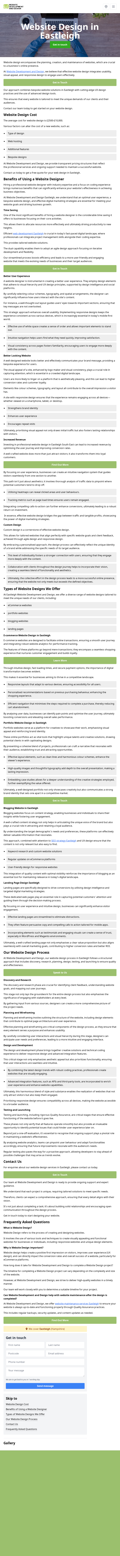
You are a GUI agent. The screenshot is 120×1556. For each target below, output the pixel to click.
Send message (45, 1386)
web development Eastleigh (28, 233)
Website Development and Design (25, 71)
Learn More (60, 660)
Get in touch (60, 44)
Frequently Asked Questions (21, 1429)
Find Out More (60, 464)
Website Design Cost (17, 1404)
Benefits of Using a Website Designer (26, 1409)
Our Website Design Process (21, 1419)
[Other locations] (106, 7)
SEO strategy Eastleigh (63, 840)
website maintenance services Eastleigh (77, 1303)
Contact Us (12, 1424)
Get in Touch (60, 82)
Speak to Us (60, 972)
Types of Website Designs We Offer (25, 1414)
